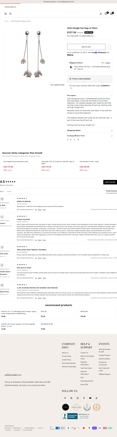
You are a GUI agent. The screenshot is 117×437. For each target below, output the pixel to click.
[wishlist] (106, 13)
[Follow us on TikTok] (96, 398)
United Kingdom (29, 428)
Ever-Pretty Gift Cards (104, 369)
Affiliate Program (104, 374)
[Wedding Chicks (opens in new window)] (65, 407)
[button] (109, 47)
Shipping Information (85, 363)
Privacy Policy (66, 356)
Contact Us (84, 353)
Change (107, 63)
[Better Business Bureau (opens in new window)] (76, 416)
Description (71, 95)
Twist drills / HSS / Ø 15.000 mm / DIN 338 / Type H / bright (57, 162)
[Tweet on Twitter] (74, 140)
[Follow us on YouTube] (90, 398)
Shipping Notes (73, 130)
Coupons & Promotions (103, 363)
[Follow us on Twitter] (71, 398)
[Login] (101, 14)
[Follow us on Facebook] (65, 398)
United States (17, 428)
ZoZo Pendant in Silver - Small (89, 162)
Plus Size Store (27, 430)
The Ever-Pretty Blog (69, 367)
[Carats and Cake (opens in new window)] (76, 407)
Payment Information (85, 372)
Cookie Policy (66, 360)
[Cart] (111, 14)
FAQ (82, 377)
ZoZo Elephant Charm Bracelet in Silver (15, 162)
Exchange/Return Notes (76, 136)
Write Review (110, 182)
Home (6, 21)
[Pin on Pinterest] (70, 140)
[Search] (10, 14)
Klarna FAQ (84, 384)
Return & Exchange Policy (87, 357)
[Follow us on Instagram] (77, 398)
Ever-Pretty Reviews (68, 363)
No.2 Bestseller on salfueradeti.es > (80, 36)
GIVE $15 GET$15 (104, 359)
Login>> (9, 170)
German (8, 430)
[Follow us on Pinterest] (84, 398)
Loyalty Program (104, 355)
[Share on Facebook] (67, 140)
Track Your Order (86, 368)
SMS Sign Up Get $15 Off (104, 350)
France (40, 428)
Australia (17, 430)
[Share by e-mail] (78, 139)
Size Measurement (87, 381)
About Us (65, 353)
